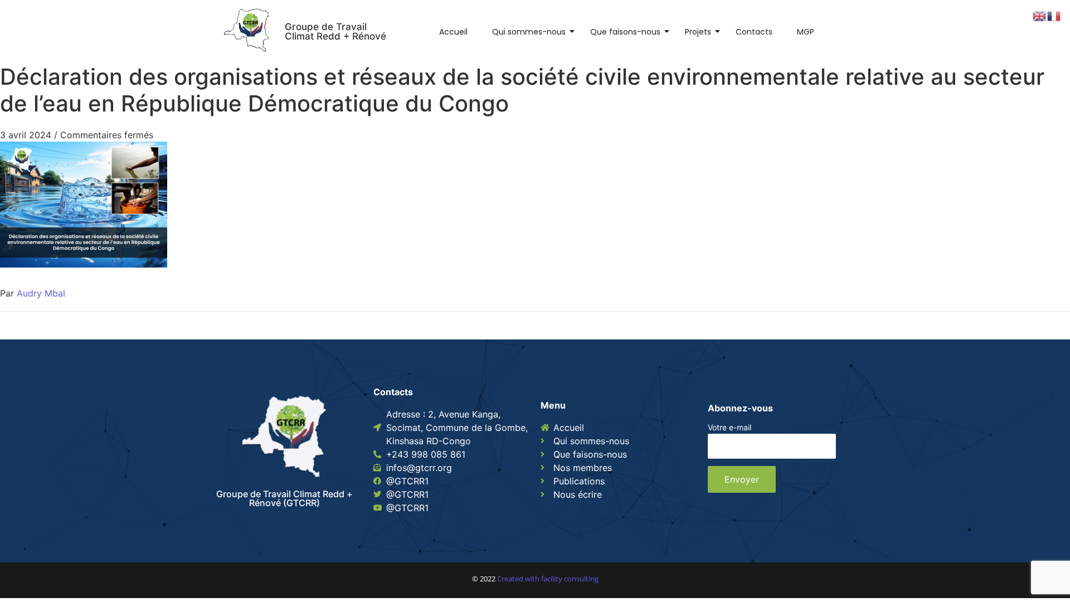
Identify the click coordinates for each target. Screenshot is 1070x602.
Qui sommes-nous (529, 31)
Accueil (453, 31)
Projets (698, 31)
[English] (1040, 15)
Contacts (754, 31)
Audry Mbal (41, 293)
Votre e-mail (729, 428)
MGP (805, 31)
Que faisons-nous (625, 31)
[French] (1054, 15)
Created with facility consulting (548, 579)
